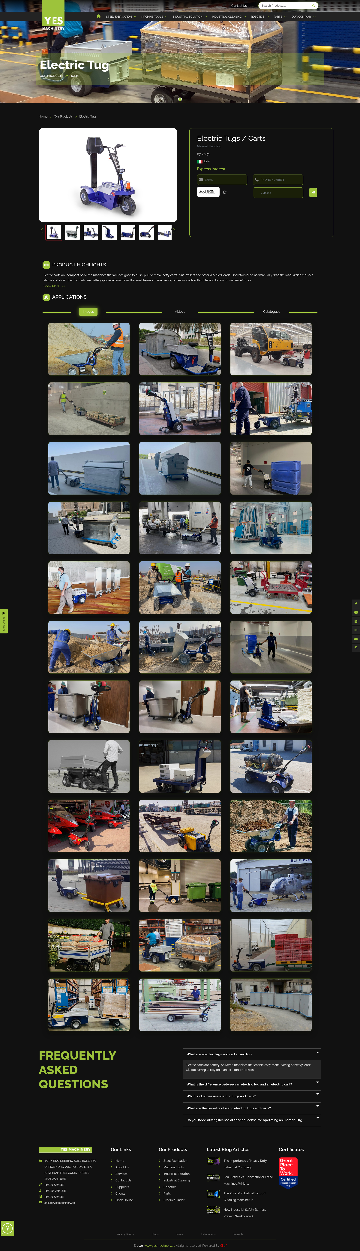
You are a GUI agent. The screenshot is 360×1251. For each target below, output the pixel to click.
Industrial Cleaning (177, 1180)
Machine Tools (174, 1167)
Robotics (170, 1187)
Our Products (64, 116)
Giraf (223, 1245)
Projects (238, 1234)
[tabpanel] (180, 680)
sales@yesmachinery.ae (59, 1202)
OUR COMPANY (302, 16)
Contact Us (239, 5)
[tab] (88, 312)
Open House (124, 1200)
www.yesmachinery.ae (160, 1245)
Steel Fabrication (175, 1161)
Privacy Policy (125, 1234)
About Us (122, 1167)
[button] (180, 99)
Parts (167, 1193)
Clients (120, 1193)
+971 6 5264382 (54, 1184)
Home (43, 116)
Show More (52, 286)
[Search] (313, 5)
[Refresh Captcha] (224, 192)
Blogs (155, 1234)
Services (122, 1174)
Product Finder (174, 1200)
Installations (208, 1234)
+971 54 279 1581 (55, 1190)
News (179, 1234)
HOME (74, 76)
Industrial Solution (177, 1174)
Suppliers (122, 1187)
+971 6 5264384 (54, 1196)
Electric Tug (87, 116)
